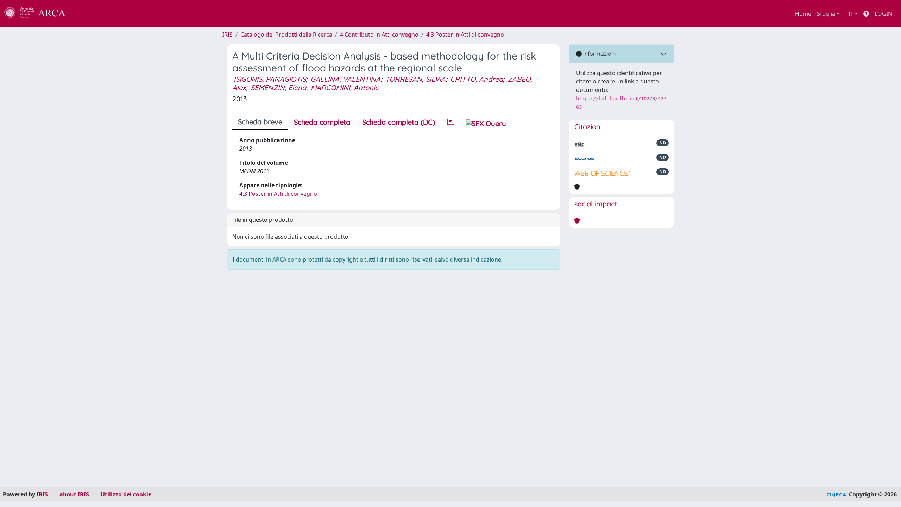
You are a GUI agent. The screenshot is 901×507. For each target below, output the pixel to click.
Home (803, 14)
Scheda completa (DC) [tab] (398, 122)
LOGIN (883, 14)
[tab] (450, 122)
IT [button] (851, 14)
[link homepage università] (84, 13)
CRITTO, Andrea (476, 79)
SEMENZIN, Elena (278, 87)
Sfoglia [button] (826, 14)
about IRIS (74, 494)
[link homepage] (38, 13)
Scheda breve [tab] (260, 121)
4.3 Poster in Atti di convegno (465, 34)
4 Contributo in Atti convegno (379, 34)
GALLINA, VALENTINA (345, 79)
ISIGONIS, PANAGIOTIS (270, 79)
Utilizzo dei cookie (126, 494)
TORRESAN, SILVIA (415, 79)
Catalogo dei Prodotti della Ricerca (286, 34)
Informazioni (599, 53)
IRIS (227, 34)
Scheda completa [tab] (322, 122)
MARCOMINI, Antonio (345, 87)
